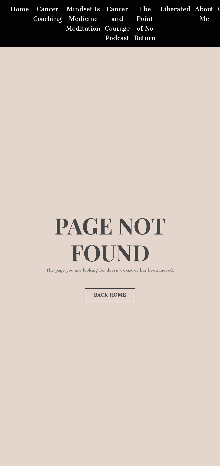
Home (20, 9)
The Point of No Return (145, 23)
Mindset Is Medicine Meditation (83, 18)
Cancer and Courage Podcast (117, 23)
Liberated (175, 9)
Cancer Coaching (47, 14)
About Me (204, 14)
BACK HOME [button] (110, 295)
